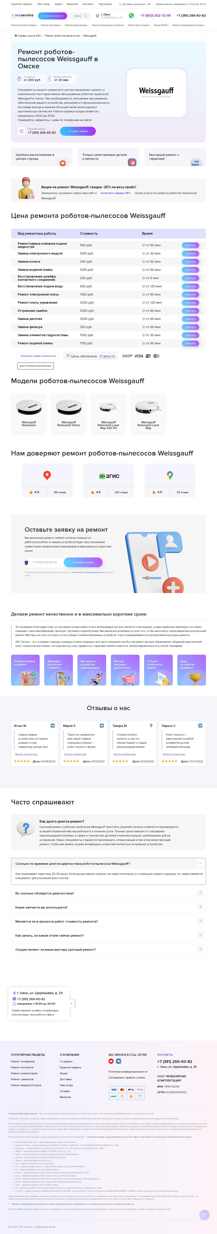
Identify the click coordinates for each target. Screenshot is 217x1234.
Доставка (66, 1079)
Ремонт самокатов (22, 1079)
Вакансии (72, 4)
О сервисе (66, 1061)
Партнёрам (105, 4)
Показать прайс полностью (38, 356)
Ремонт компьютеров (24, 1073)
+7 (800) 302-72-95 (155, 15)
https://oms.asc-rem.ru (28, 1209)
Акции (58, 4)
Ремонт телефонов (23, 1061)
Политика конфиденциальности (127, 1071)
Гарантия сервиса (21, 4)
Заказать (190, 245)
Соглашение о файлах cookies (126, 1077)
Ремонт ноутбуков (22, 1067)
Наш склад (43, 4)
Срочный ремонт (53, 15)
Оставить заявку (78, 131)
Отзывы (65, 1091)
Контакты (88, 4)
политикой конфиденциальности (88, 572)
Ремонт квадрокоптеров (26, 1085)
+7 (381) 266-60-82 (191, 15)
